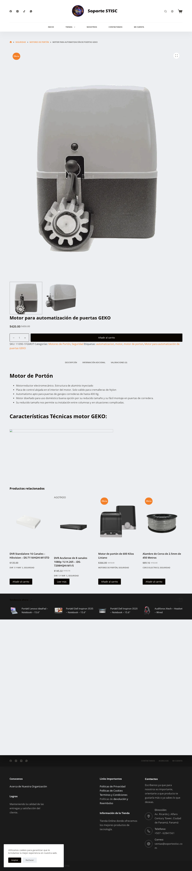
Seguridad (77, 344)
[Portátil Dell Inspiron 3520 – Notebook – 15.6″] (102, 610)
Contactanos (115, 27)
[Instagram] (17, 11)
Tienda (69, 27)
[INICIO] (11, 42)
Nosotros (92, 27)
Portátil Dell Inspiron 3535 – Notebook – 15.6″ (79, 610)
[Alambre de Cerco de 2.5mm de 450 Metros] (163, 521)
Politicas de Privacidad (112, 786)
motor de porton (133, 344)
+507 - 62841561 (165, 833)
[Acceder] (172, 11)
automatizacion (105, 344)
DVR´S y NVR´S (16, 567)
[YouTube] (21, 761)
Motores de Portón (59, 344)
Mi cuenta (177, 761)
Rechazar (30, 860)
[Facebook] (11, 11)
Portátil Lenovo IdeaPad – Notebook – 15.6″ (35, 610)
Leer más (61, 581)
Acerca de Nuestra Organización (28, 786)
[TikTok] (24, 11)
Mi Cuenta (139, 27)
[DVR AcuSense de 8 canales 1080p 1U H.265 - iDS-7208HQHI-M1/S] (74, 525)
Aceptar (14, 860)
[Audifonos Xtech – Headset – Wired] (147, 610)
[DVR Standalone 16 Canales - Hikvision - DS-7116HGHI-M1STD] (30, 521)
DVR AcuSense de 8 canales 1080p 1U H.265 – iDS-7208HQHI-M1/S (70, 561)
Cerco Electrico (151, 567)
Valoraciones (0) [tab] (119, 362)
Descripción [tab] (71, 362)
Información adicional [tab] (93, 362)
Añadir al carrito (106, 337)
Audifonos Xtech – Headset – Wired (168, 610)
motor (119, 344)
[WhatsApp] (31, 11)
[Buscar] (165, 11)
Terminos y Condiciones (113, 794)
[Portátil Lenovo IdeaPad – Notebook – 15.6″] (14, 610)
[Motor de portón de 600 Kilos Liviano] (118, 521)
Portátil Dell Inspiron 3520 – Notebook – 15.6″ (124, 610)
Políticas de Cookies (111, 790)
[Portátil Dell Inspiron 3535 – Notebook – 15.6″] (58, 610)
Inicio (51, 27)
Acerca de (164, 761)
